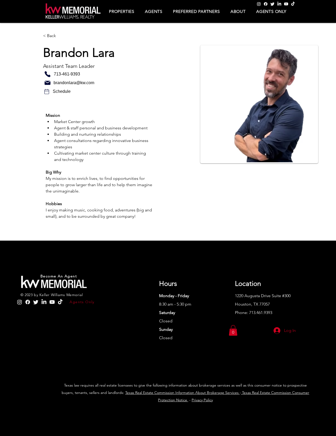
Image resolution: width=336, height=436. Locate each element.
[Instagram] (258, 4)
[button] (122, 11)
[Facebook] (265, 4)
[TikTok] (293, 4)
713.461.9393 (260, 312)
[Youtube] (286, 4)
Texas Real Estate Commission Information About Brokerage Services (182, 392)
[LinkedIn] (279, 4)
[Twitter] (272, 4)
